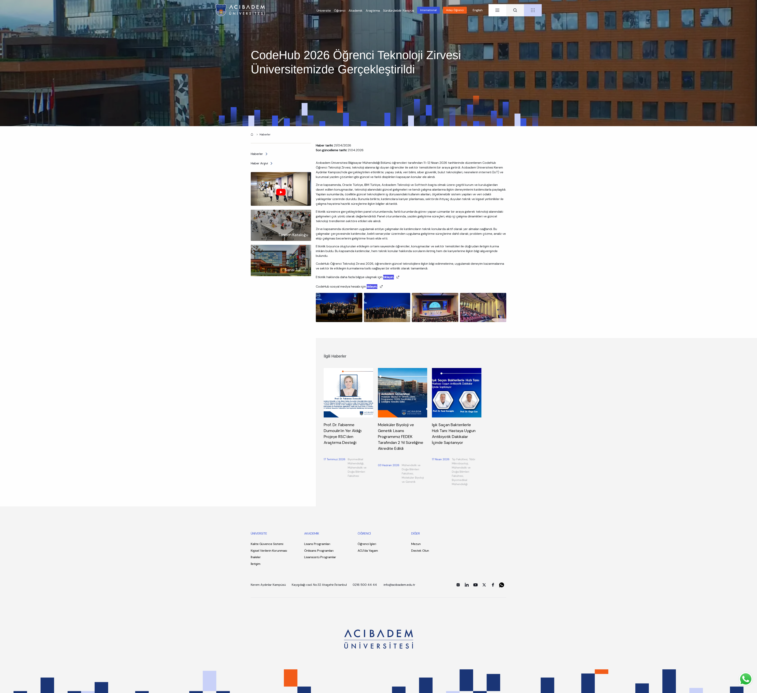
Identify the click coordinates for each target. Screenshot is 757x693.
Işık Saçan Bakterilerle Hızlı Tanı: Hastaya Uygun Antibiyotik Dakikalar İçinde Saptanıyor (453, 433)
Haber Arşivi (259, 163)
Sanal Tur (293, 269)
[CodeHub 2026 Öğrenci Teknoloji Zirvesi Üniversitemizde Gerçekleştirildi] (339, 307)
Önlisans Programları (319, 551)
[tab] (497, 10)
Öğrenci (339, 10)
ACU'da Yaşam (368, 551)
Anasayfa (252, 134)
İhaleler (256, 557)
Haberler (265, 134)
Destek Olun (420, 551)
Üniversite (324, 10)
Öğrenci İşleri (367, 544)
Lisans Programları (317, 544)
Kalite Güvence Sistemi (267, 544)
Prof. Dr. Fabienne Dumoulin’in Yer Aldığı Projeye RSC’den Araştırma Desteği (343, 433)
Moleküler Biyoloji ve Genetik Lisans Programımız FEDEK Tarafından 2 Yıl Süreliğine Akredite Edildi (400, 436)
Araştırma (373, 10)
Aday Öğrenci (455, 10)
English (478, 10)
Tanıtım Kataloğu (293, 234)
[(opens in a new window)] (458, 585)
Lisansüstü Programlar (320, 557)
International (428, 10)
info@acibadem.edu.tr (400, 585)
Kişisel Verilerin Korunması (269, 551)
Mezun (416, 544)
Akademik (356, 10)
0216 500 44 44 (365, 585)
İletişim (255, 564)
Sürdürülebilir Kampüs (398, 10)
